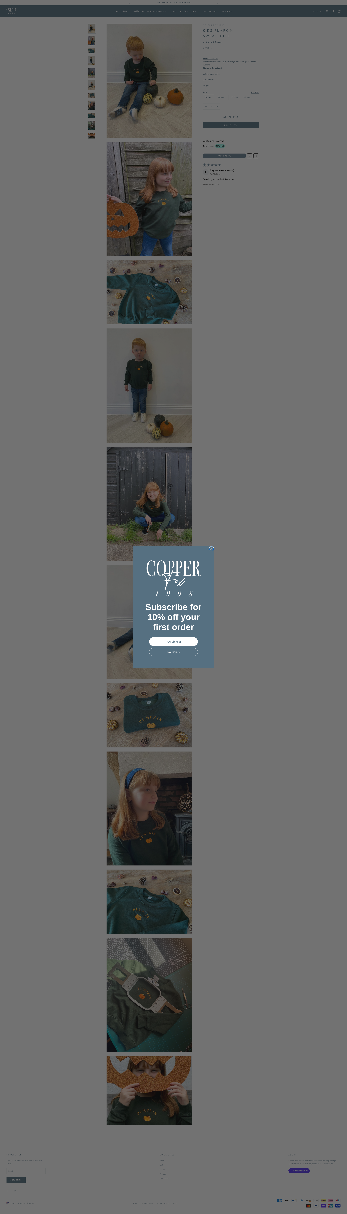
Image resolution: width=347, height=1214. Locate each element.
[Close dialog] (211, 549)
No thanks (173, 652)
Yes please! (173, 641)
